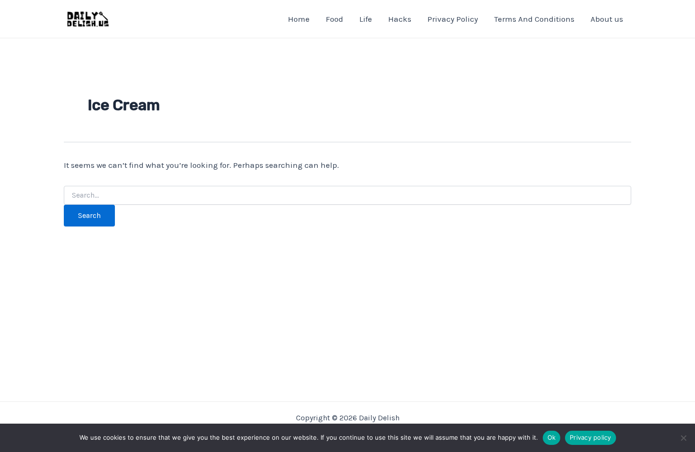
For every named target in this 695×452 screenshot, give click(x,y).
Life (365, 19)
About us (607, 19)
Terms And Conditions (534, 19)
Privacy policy (590, 437)
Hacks (399, 19)
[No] (683, 438)
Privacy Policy (452, 19)
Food (334, 19)
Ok (551, 437)
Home (299, 19)
